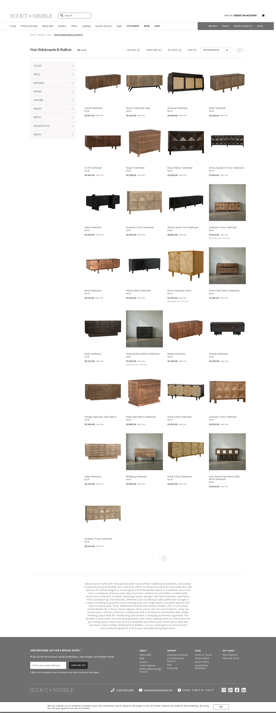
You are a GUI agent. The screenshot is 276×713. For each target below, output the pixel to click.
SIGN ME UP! (78, 665)
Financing (172, 668)
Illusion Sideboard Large (138, 108)
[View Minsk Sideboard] (103, 265)
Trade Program (147, 665)
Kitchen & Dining (29, 26)
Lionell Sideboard (93, 108)
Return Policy (202, 661)
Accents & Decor (103, 26)
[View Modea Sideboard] (185, 329)
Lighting (86, 26)
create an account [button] (245, 15)
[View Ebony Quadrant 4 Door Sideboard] (227, 143)
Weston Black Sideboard (138, 290)
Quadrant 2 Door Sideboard (140, 227)
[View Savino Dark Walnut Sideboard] (227, 265)
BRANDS (213, 26)
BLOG (260, 26)
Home (33, 35)
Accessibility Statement (201, 667)
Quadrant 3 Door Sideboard (98, 539)
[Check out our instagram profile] (224, 690)
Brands (41, 35)
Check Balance (230, 654)
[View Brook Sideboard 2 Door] (185, 265)
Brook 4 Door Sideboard (179, 417)
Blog (142, 658)
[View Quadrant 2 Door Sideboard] (144, 202)
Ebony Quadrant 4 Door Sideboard (226, 168)
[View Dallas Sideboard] (103, 202)
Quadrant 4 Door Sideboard (223, 227)
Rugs (119, 26)
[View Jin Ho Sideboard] (103, 143)
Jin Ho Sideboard (93, 168)
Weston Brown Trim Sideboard (182, 227)
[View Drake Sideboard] (103, 329)
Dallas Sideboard (93, 227)
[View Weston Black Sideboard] (144, 265)
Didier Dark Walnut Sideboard (141, 417)
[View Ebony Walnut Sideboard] (185, 143)
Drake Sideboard (93, 354)
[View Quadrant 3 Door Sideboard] (103, 514)
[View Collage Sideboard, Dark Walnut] (103, 392)
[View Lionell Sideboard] (103, 83)
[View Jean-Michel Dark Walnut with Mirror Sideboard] (227, 451)
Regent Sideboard (135, 168)
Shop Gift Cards (231, 658)
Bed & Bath (47, 26)
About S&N (145, 654)
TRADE (225, 26)
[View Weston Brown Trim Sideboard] (185, 202)
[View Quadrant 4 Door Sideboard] (227, 202)
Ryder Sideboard (217, 108)
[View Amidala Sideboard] (227, 329)
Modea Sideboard (176, 354)
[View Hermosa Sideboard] (185, 83)
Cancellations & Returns (175, 659)
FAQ (169, 664)
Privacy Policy (202, 658)
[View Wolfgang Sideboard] (144, 451)
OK (221, 707)
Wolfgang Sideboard (136, 476)
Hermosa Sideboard (177, 108)
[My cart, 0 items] (263, 15)
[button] (53, 66)
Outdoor (62, 26)
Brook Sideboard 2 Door (179, 290)
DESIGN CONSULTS (243, 26)
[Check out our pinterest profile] (230, 690)
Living (13, 26)
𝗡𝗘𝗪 (147, 26)
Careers (144, 661)
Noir (49, 35)
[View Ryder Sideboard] (227, 83)
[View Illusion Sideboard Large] (144, 83)
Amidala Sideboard (218, 354)
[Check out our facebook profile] (237, 690)
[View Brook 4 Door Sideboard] (185, 392)
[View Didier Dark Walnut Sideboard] (144, 392)
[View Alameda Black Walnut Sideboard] (144, 329)
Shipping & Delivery (177, 654)
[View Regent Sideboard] (144, 143)
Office (74, 26)
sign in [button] (228, 15)
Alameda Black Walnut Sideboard (142, 354)
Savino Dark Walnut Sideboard (224, 290)
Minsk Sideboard (93, 290)
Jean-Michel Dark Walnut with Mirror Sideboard (224, 478)
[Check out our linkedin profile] (243, 690)
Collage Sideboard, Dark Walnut (100, 417)
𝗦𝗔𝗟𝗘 (157, 26)
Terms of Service (203, 654)
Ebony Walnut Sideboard (179, 168)
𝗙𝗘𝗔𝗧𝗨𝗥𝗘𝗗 (133, 26)
